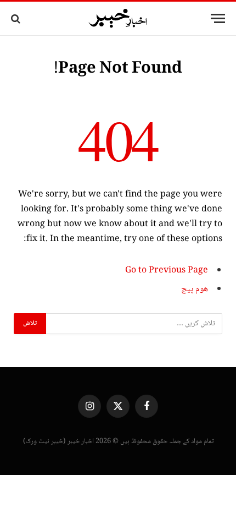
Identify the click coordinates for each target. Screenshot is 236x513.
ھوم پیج (194, 289)
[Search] (17, 18)
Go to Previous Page (166, 270)
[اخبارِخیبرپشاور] (118, 19)
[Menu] (218, 18)
